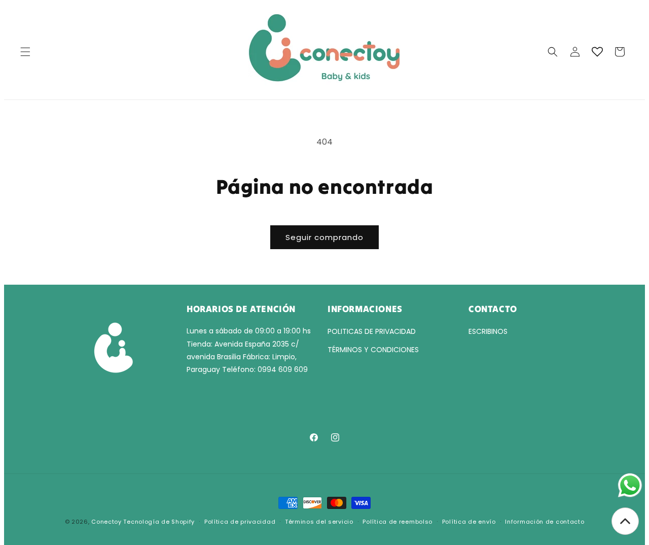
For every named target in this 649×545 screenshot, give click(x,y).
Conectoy (106, 522)
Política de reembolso (397, 522)
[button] (25, 52)
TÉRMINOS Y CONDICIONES (373, 350)
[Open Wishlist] (597, 52)
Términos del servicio (319, 522)
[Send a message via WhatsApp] (630, 485)
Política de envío (469, 522)
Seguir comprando (324, 237)
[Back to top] (625, 521)
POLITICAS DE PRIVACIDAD (372, 331)
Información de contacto (544, 522)
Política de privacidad (239, 522)
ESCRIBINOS (488, 331)
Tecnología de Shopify (159, 522)
